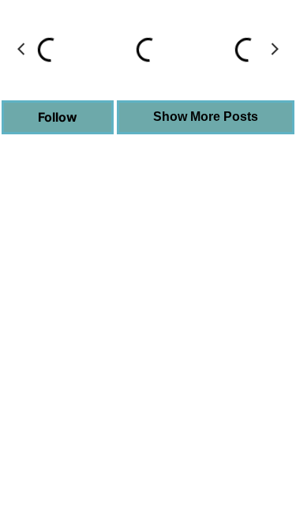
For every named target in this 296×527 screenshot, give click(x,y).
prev (21, 49)
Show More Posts (205, 116)
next (275, 49)
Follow (57, 117)
